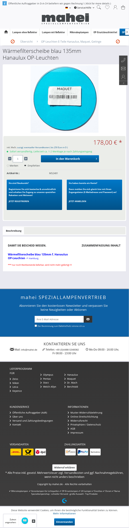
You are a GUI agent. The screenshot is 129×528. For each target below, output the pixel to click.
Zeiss (15, 379)
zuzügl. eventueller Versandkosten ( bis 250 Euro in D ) (42, 147)
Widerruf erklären (64, 467)
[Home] (6, 32)
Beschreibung (13, 230)
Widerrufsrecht (79, 420)
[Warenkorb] (123, 7)
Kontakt (16, 424)
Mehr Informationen (64, 513)
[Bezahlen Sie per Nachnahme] (95, 452)
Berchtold (72, 386)
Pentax (46, 378)
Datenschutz (65, 325)
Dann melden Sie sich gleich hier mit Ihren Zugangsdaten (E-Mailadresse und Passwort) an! (92, 192)
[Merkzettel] (107, 7)
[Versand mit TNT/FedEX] (40, 452)
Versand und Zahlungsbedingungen (32, 420)
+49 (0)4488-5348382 (67, 349)
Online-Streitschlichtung (84, 416)
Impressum (76, 432)
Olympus (47, 374)
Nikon (15, 383)
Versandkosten (73, 473)
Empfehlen (33, 165)
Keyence (17, 390)
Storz (45, 382)
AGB (72, 428)
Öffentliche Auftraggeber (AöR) (29, 412)
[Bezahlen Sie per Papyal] (83, 452)
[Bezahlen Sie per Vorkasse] (70, 452)
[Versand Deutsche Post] (28, 452)
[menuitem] (84, 8)
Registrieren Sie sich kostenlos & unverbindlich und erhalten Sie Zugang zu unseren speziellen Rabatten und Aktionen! (32, 192)
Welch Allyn (49, 386)
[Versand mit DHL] (15, 452)
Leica (15, 386)
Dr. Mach (71, 382)
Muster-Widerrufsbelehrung (86, 412)
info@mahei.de (29, 349)
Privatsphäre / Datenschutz (85, 424)
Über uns (17, 416)
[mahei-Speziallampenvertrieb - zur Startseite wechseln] (65, 18)
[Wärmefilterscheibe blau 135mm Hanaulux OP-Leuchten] (23, 520)
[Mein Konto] (115, 7)
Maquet (71, 378)
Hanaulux (72, 374)
